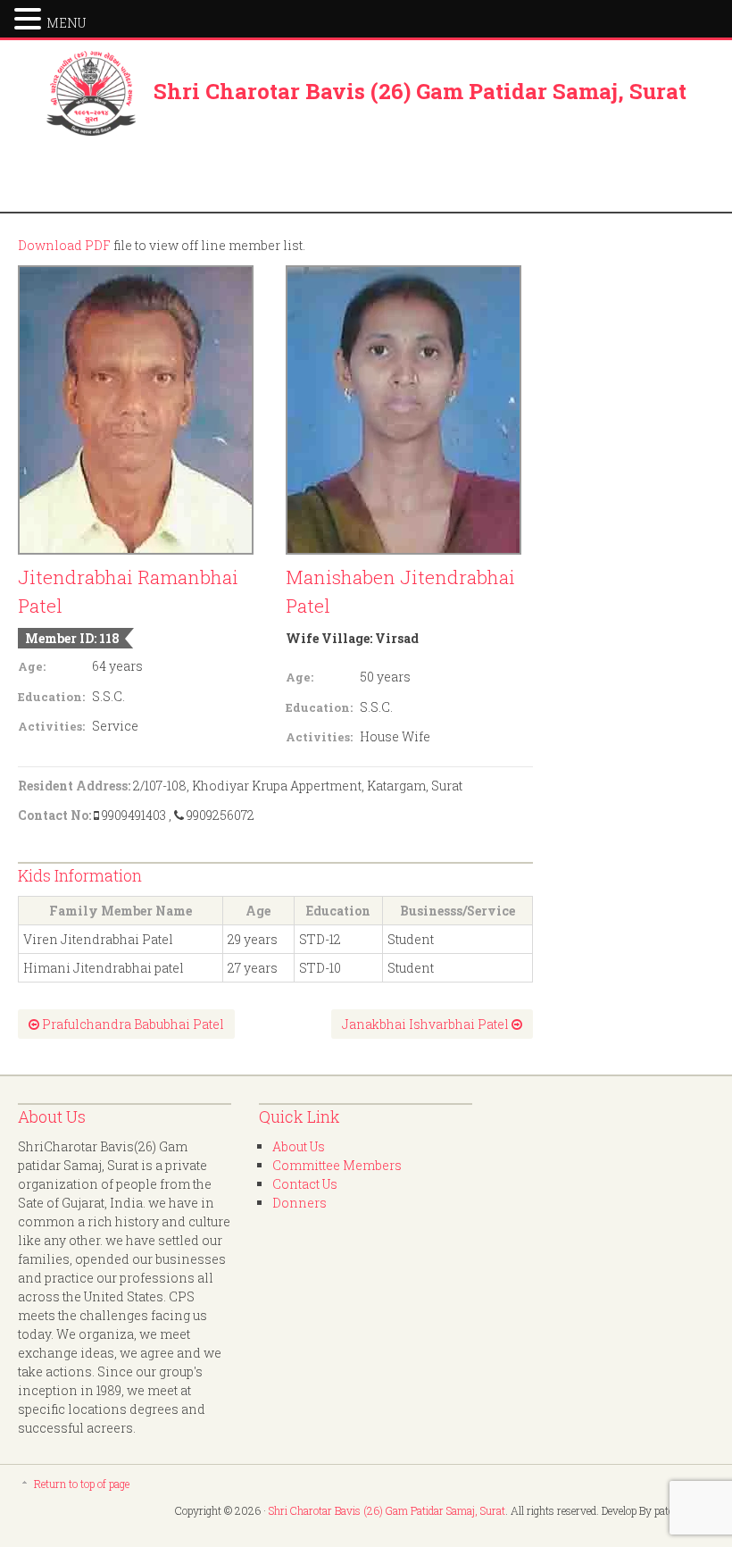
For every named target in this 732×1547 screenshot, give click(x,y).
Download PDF (64, 245)
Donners (299, 1202)
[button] (30, 17)
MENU (66, 22)
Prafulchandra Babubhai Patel (131, 1024)
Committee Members (337, 1165)
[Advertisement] (366, 176)
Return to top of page (81, 1483)
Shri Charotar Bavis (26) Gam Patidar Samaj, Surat (420, 91)
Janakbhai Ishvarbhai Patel (427, 1024)
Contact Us (304, 1183)
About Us (298, 1146)
